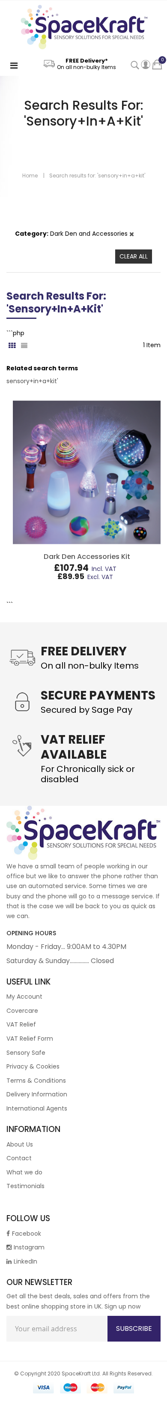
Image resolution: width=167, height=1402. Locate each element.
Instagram (29, 1247)
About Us (19, 1144)
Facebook (26, 1233)
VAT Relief (21, 1024)
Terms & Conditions (36, 1080)
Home (30, 175)
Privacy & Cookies (33, 1066)
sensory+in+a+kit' (32, 381)
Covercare (22, 1010)
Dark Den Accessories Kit (87, 556)
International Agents (36, 1108)
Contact (19, 1158)
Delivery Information (36, 1094)
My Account (24, 996)
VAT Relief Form (29, 1038)
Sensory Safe (25, 1052)
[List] (24, 343)
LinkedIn (25, 1261)
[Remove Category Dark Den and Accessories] (131, 233)
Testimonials (25, 1186)
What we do (24, 1172)
